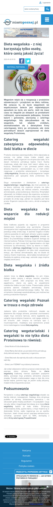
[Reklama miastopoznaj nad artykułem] (26, 33)
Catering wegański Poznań (26, 300)
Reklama (26, 450)
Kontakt (26, 456)
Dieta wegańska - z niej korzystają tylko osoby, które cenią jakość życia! (24, 49)
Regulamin (26, 461)
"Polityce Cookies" (36, 504)
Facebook (21, 61)
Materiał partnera (16, 67)
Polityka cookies (26, 466)
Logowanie (46, 3)
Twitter (27, 61)
